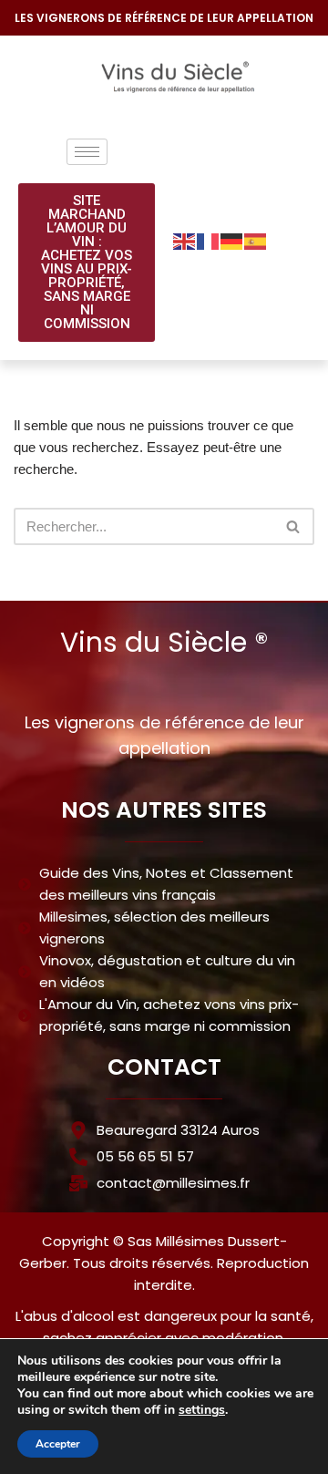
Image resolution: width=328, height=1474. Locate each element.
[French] (208, 240)
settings (202, 1410)
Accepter (58, 1444)
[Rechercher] (293, 526)
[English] (185, 240)
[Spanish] (256, 240)
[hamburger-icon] (87, 152)
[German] (232, 240)
